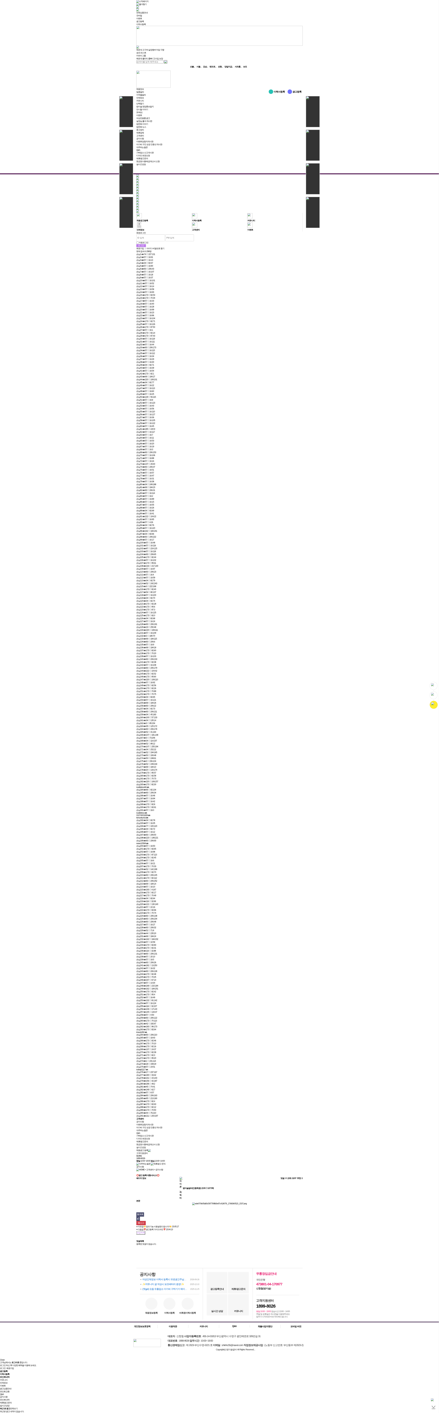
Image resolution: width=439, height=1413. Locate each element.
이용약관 (173, 1326)
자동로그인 (143, 242)
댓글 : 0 (284, 1178)
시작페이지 (144, 1)
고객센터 (140, 136)
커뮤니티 (140, 101)
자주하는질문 (142, 147)
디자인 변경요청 (143, 155)
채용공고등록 (142, 220)
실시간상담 (141, 164)
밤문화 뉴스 (141, 127)
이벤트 (139, 18)
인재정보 (140, 98)
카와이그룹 (141, 55)
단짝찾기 (140, 103)
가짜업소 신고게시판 (145, 152)
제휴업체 (140, 133)
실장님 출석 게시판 (144, 121)
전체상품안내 (142, 12)
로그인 (3, 1368)
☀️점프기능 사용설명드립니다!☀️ (158, 1226)
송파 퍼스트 (141, 53)
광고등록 (140, 21)
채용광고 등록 (142, 1150)
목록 (141, 1214)
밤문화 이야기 (142, 124)
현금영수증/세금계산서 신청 (148, 161)
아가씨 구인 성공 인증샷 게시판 (149, 144)
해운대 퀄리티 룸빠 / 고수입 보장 (149, 58)
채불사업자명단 (265, 1326)
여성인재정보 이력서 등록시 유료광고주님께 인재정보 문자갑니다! (170, 1279)
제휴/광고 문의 (159, 1164)
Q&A (138, 150)
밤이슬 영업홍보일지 (145, 106)
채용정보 (140, 89)
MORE (139, 1156)
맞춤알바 (140, 92)
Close (2, 1360)
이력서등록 (141, 24)
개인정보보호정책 (142, 1326)
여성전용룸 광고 (143, 118)
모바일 (139, 15)
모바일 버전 (295, 1326)
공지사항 (140, 138)
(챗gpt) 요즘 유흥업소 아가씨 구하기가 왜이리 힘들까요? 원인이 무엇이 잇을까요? (170, 1289)
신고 (142, 1223)
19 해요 (139, 112)
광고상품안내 (5, 1388)
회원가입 (140, 248)
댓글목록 (141, 1233)
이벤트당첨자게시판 (144, 141)
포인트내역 (4, 1400)
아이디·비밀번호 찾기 (155, 248)
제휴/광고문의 (142, 158)
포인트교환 (4, 1391)
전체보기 (14, 1408)
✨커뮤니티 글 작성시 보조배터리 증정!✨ (170, 1284)
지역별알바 (141, 95)
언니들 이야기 (142, 109)
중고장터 (140, 130)
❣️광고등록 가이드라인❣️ (155, 1229)
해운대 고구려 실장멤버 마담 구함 (150, 50)
